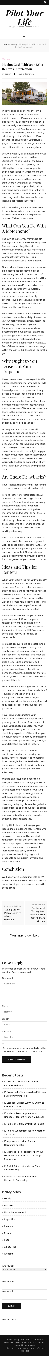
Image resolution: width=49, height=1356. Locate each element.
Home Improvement (15, 1212)
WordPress (30, 1345)
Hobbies (8, 1205)
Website (6, 1031)
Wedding (8, 1253)
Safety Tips (10, 1246)
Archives (8, 1266)
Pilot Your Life (24, 17)
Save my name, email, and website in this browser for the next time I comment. (24, 1049)
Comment (7, 978)
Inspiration (9, 1219)
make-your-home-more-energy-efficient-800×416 (25, 1349)
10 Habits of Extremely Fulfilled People (24, 1124)
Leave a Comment (26, 74)
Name (6, 1006)
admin (8, 74)
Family (7, 1198)
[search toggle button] (45, 2)
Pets (6, 1240)
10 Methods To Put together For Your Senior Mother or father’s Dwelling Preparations (23, 1155)
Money (6, 59)
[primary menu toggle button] (24, 36)
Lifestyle (8, 1226)
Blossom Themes (36, 1342)
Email (5, 1018)
